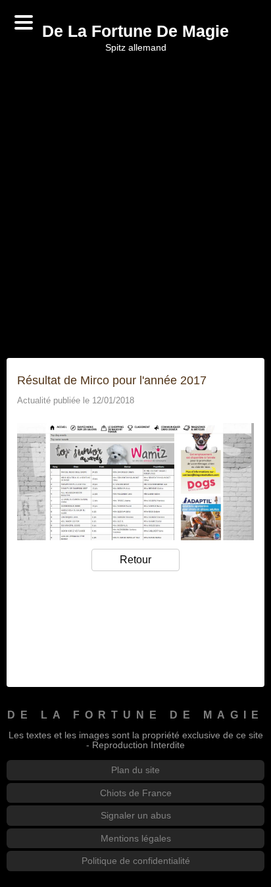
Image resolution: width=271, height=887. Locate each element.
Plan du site (135, 770)
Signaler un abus (136, 815)
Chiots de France (136, 793)
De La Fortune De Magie (135, 32)
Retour (135, 559)
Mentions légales (136, 838)
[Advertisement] (135, 205)
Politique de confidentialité (136, 860)
